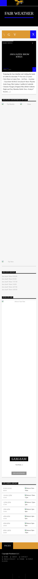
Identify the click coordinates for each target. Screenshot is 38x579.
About (14, 557)
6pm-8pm (6, 523)
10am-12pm (7, 495)
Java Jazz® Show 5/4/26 (9, 284)
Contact (24, 557)
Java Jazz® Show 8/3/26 (9, 279)
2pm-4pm (6, 509)
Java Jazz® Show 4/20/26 (9, 289)
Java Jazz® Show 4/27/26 (9, 287)
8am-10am (7, 488)
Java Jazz (6, 68)
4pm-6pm (6, 516)
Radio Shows (7, 43)
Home (6, 557)
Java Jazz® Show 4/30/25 (19, 55)
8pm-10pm (7, 530)
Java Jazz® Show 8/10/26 (9, 276)
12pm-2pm (7, 502)
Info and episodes (19, 473)
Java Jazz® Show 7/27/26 (9, 282)
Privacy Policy (9, 559)
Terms (21, 559)
